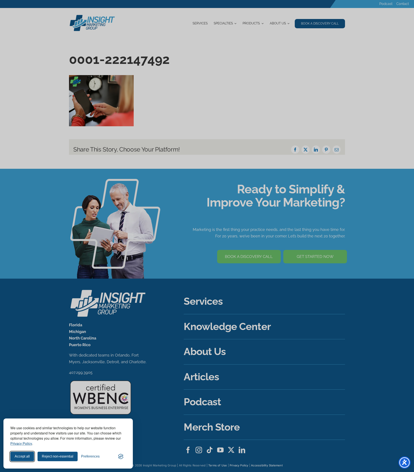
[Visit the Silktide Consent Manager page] (121, 456)
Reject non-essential (57, 456)
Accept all (22, 456)
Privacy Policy (21, 443)
